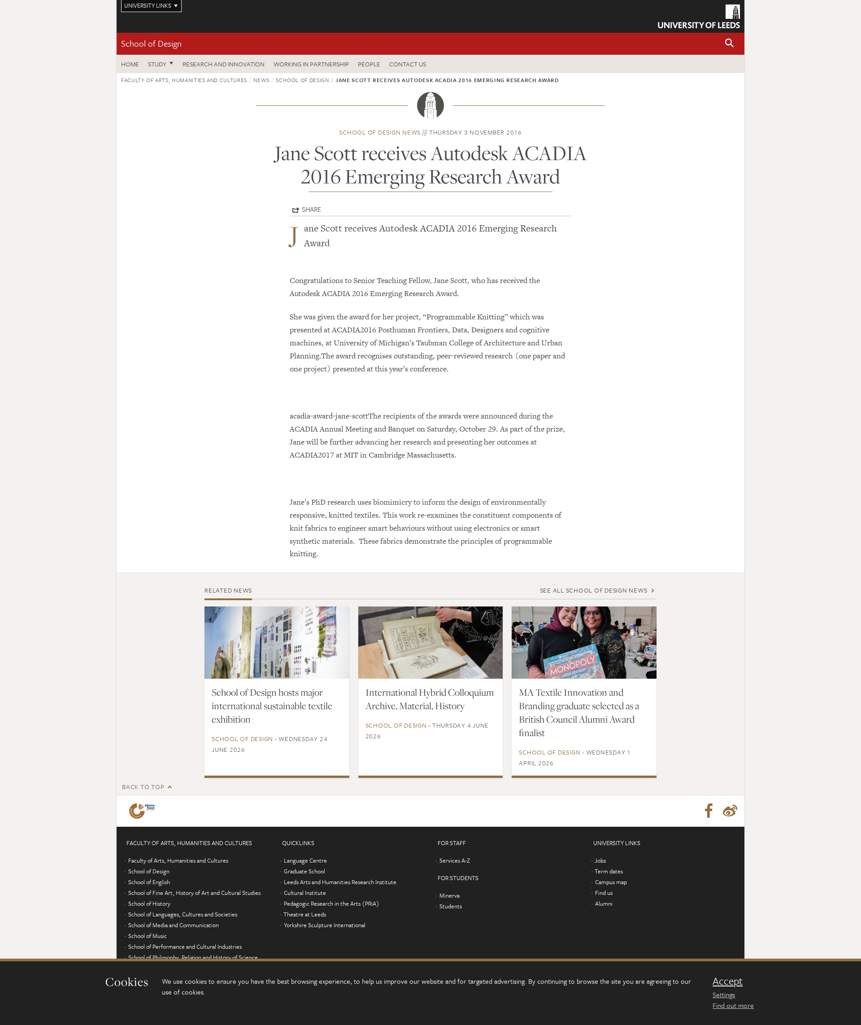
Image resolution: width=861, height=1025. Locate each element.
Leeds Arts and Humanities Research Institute (340, 881)
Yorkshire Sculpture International (324, 924)
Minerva (449, 895)
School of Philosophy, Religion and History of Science (193, 957)
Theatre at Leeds (304, 914)
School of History (149, 903)
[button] (729, 44)
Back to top (143, 786)
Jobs (600, 860)
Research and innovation (224, 64)
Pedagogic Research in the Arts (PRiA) (331, 903)
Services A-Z (454, 860)
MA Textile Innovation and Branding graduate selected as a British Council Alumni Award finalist (579, 712)
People (369, 64)
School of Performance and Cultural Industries (185, 946)
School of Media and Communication (173, 924)
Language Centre (305, 860)
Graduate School (304, 871)
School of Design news (380, 132)
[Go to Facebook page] (708, 811)
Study (157, 64)
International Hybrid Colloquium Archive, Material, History (429, 698)
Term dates (609, 871)
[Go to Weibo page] (730, 811)
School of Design (151, 43)
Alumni (604, 903)
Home (130, 64)
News (261, 80)
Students (450, 906)
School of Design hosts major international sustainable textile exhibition (272, 705)
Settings (724, 994)
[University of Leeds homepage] (699, 16)
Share (311, 209)
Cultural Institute (305, 892)
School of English (149, 881)
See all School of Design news (594, 590)
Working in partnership (311, 64)
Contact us (407, 64)
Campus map (611, 881)
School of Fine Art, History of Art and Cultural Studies (194, 892)
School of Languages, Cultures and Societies (182, 914)
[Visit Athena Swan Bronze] (144, 811)
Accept (728, 981)
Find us (604, 892)
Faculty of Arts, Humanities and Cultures (184, 80)
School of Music (147, 935)
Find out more (733, 1005)
